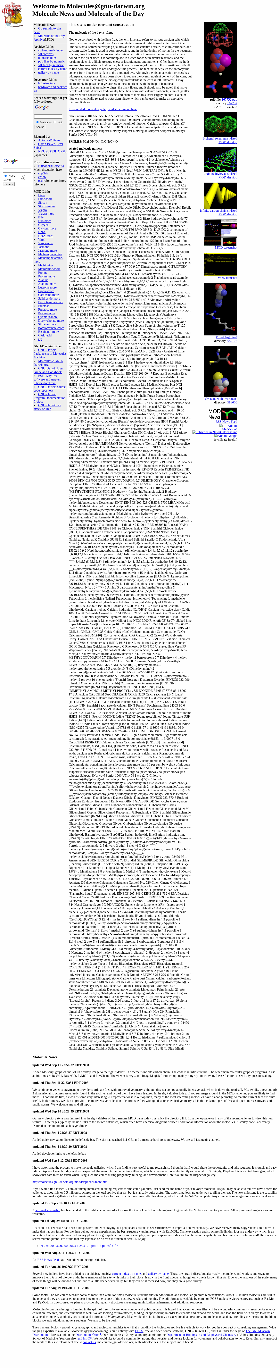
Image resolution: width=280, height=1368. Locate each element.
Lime (41, 195)
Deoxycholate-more (51, 320)
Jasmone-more (47, 250)
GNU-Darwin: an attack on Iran (47, 407)
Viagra (42, 210)
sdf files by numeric (51, 65)
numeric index (47, 57)
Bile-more (44, 221)
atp (40, 339)
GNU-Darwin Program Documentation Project (49, 397)
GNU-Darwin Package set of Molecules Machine (50, 353)
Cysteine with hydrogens (221, 398)
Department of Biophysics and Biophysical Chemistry (201, 1334)
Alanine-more (47, 283)
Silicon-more (46, 206)
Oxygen (43, 224)
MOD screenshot (226, 247)
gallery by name (48, 72)
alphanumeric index (51, 50)
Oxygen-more (47, 228)
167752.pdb (229, 99)
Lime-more (45, 199)
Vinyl (41, 239)
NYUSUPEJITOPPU (52, 151)
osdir (41, 180)
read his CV (84, 1338)
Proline (42, 272)
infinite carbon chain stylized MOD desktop (218, 212)
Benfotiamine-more (50, 302)
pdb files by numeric (51, 61)
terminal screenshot (47, 1210)
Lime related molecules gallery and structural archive (103, 109)
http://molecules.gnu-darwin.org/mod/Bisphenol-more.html (70, 1182)
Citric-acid (45, 335)
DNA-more (45, 235)
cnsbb (42, 177)
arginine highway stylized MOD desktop (220, 175)
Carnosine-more (48, 295)
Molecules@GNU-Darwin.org (48, 362)
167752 (232, 103)
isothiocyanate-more (51, 328)
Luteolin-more (47, 287)
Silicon (42, 202)
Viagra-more (46, 213)
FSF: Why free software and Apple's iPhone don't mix (47, 379)
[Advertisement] (14, 92)
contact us (89, 1342)
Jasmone (43, 247)
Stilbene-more (47, 324)
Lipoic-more (46, 291)
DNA (42, 232)
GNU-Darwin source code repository (50, 388)
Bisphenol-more (48, 331)
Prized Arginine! (226, 337)
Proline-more (46, 276)
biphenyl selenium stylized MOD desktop (220, 140)
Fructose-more (47, 309)
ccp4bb (43, 173)
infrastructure (46, 83)
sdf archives (45, 54)
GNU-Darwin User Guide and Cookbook (48, 370)
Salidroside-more (49, 298)
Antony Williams (49, 140)
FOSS (139, 1331)
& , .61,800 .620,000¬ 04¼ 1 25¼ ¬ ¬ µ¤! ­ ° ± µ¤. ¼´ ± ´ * (79, 1246)
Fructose (43, 306)
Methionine (45, 265)
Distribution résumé (88, 1334)
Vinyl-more (45, 243)
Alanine (43, 280)
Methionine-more (49, 269)
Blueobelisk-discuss (51, 166)
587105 (232, 341)
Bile (40, 217)
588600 (232, 402)
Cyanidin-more (48, 317)
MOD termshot (227, 278)
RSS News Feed (226, 421)
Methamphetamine (50, 254)
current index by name (52, 68)
